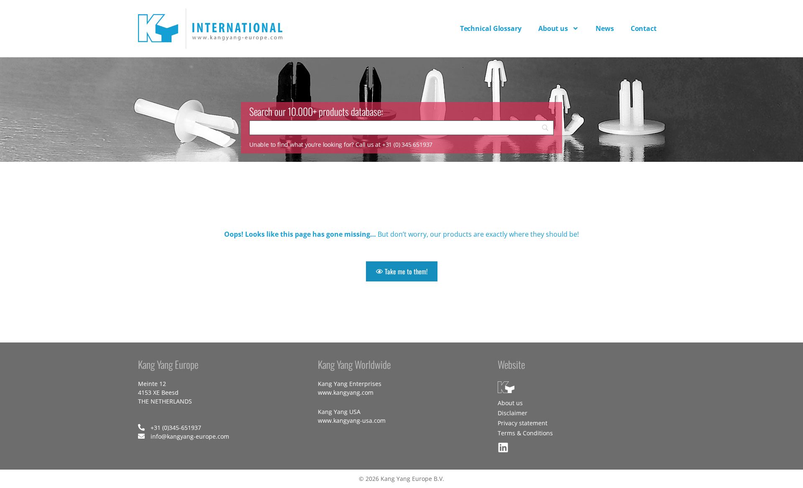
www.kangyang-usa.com (352, 420)
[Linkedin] (503, 447)
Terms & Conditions (525, 433)
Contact (644, 28)
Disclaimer (512, 413)
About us (553, 28)
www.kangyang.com (345, 392)
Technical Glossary (491, 28)
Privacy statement (522, 423)
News (605, 28)
